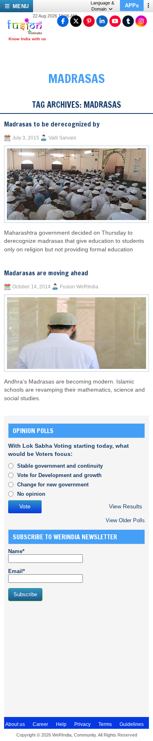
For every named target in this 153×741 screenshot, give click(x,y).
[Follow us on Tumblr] (128, 21)
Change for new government (53, 485)
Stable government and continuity (60, 466)
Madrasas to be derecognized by (52, 124)
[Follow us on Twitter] (76, 21)
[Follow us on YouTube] (115, 21)
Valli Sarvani (62, 138)
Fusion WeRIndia (79, 287)
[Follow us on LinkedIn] (102, 21)
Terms (105, 724)
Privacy (82, 724)
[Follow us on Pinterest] (89, 21)
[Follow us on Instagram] (141, 21)
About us (15, 724)
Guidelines (132, 724)
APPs (132, 5)
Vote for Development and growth (59, 475)
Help (61, 724)
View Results (125, 506)
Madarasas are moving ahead (46, 272)
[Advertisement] (69, 658)
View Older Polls (125, 520)
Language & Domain (102, 5)
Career (40, 724)
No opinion (31, 494)
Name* (16, 551)
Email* (16, 571)
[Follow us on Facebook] (63, 21)
